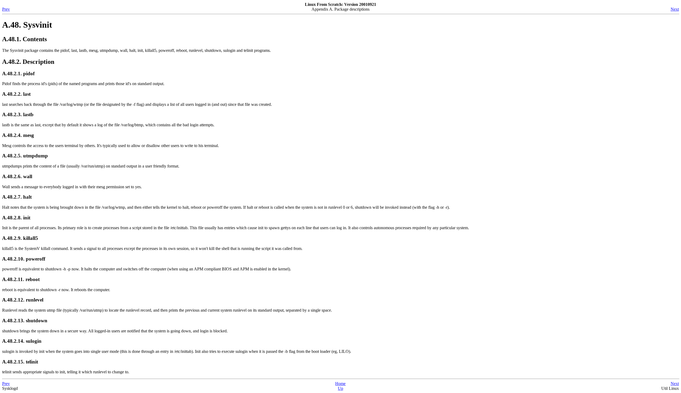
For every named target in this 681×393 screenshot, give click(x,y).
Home (340, 383)
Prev (6, 9)
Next (675, 9)
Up (340, 388)
